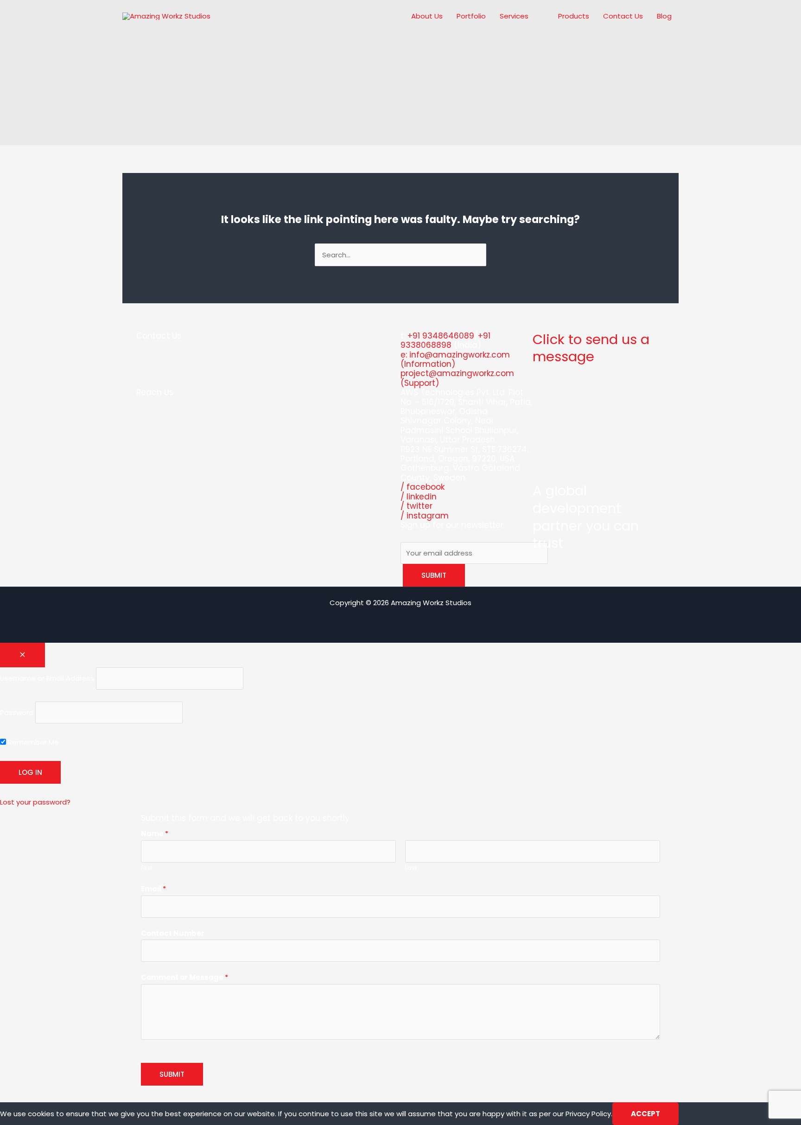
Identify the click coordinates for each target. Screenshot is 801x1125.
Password (16, 712)
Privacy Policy (588, 1114)
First (147, 868)
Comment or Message (184, 977)
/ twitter (416, 505)
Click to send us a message (591, 348)
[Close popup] (22, 655)
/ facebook (422, 486)
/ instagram (424, 515)
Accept (645, 1114)
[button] (532, 16)
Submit (171, 1074)
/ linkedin (418, 496)
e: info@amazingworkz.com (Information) (455, 359)
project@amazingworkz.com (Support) (457, 378)
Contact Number (172, 933)
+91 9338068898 (445, 340)
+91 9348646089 (440, 335)
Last (411, 868)
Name (154, 833)
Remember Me (32, 742)
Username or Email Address (47, 678)
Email (153, 889)
